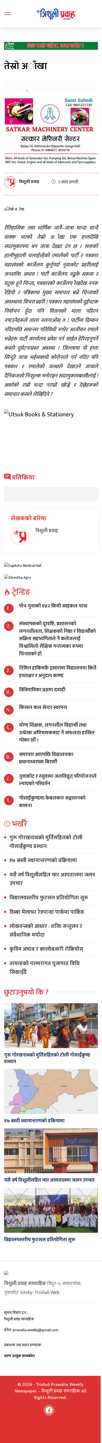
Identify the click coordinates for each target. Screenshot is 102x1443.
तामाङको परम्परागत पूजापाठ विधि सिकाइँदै (45, 968)
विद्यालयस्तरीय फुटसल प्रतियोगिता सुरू (49, 897)
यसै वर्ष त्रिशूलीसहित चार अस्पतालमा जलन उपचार (52, 879)
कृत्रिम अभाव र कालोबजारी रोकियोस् (46, 949)
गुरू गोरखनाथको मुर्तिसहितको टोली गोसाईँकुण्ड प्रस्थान (46, 842)
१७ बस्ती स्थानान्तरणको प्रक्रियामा (43, 860)
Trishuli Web (47, 1293)
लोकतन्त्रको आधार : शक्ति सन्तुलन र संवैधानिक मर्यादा (46, 931)
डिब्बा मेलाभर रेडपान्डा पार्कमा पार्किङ (47, 912)
